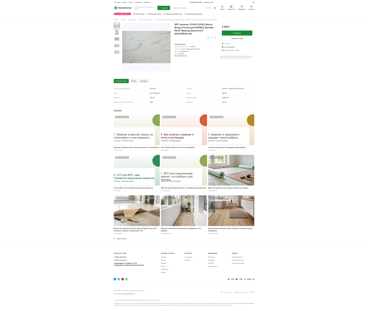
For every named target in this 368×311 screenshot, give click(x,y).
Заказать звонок (209, 2)
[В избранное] (212, 38)
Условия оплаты (237, 257)
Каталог (163, 257)
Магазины (211, 260)
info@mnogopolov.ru (120, 260)
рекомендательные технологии (150, 300)
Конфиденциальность (240, 292)
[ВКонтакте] (115, 279)
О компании (189, 257)
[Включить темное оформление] (253, 2)
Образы (163, 272)
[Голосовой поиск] (210, 8)
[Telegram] (119, 279)
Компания (188, 253)
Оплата (133, 81)
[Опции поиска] (206, 8)
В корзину (237, 33)
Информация (212, 253)
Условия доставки (238, 260)
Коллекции (164, 269)
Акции (163, 260)
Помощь (235, 253)
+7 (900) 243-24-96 (195, 2)
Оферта (252, 292)
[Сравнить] (208, 38)
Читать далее (229, 305)
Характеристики (121, 81)
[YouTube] (122, 279)
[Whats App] (126, 279)
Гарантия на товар (238, 263)
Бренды (163, 263)
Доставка (144, 81)
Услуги (163, 266)
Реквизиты (211, 257)
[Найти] (214, 8)
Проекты (211, 263)
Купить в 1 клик (237, 38)
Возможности (212, 266)
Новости (187, 260)
